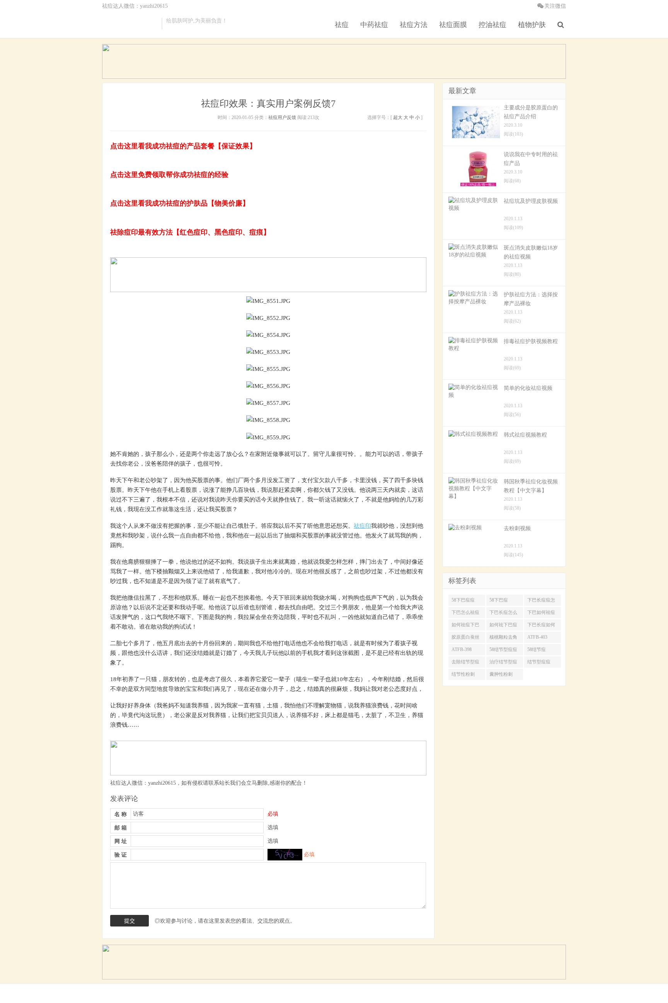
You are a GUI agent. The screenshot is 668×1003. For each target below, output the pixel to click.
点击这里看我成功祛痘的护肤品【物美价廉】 (179, 203)
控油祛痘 (492, 25)
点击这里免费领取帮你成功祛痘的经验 (169, 174)
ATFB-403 (537, 637)
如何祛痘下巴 (465, 624)
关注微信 (555, 6)
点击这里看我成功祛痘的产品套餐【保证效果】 (183, 146)
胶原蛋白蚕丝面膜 (465, 638)
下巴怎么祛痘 (465, 612)
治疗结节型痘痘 (503, 663)
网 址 (120, 841)
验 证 (120, 855)
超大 (397, 117)
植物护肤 (532, 25)
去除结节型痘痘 (465, 663)
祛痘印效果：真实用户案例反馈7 (268, 104)
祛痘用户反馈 (282, 117)
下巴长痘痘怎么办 (541, 601)
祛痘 (342, 25)
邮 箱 (120, 828)
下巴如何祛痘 (541, 612)
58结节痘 (536, 649)
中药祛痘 (374, 25)
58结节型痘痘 (503, 649)
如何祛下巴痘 (503, 624)
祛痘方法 (414, 25)
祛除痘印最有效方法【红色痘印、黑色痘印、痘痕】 (190, 232)
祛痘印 (362, 526)
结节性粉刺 (463, 674)
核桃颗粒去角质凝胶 (503, 638)
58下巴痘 (498, 600)
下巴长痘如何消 (541, 626)
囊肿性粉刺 (501, 674)
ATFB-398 (462, 649)
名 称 (120, 814)
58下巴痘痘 (463, 600)
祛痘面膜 (453, 25)
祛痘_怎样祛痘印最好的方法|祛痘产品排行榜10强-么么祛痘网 (130, 23)
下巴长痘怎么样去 (503, 614)
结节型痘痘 (538, 662)
